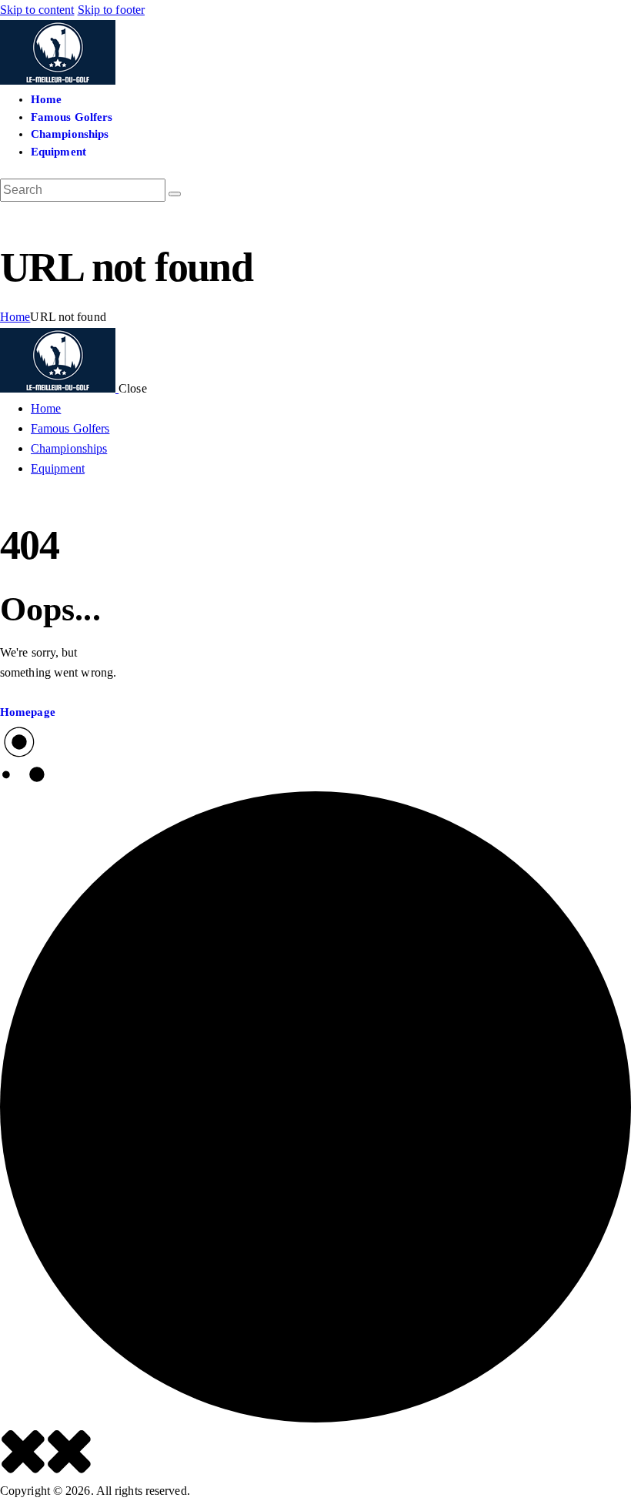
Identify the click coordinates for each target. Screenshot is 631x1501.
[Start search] (175, 194)
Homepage (27, 712)
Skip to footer (111, 9)
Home (15, 316)
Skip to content (37, 9)
